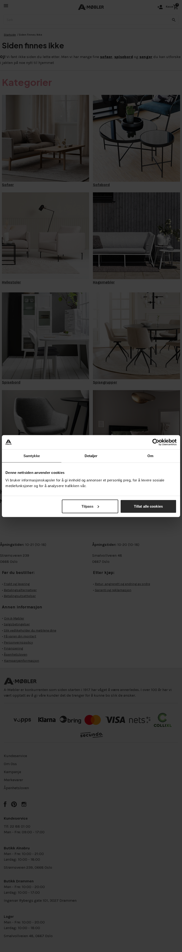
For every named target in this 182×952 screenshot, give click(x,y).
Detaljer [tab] (91, 456)
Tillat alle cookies (148, 506)
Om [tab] (150, 456)
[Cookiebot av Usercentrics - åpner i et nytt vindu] (156, 442)
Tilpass (88, 506)
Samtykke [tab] (31, 456)
